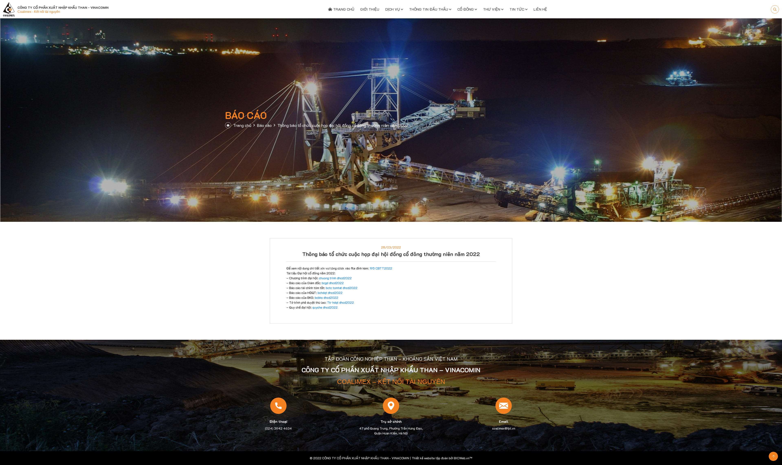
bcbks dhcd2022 (326, 297)
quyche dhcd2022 (325, 307)
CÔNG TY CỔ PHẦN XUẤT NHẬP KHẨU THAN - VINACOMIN (365, 458)
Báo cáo (264, 125)
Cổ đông (465, 9)
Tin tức (517, 9)
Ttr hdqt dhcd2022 (340, 302)
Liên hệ (540, 9)
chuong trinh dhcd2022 (335, 278)
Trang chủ (343, 9)
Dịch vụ (392, 9)
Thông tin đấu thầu (428, 9)
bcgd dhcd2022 (333, 283)
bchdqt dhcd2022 (330, 292)
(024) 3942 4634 (278, 428)
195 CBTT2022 (381, 268)
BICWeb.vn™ (463, 458)
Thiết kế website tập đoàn (430, 458)
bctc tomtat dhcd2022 (341, 288)
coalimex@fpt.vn (503, 428)
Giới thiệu (369, 9)
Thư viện (491, 9)
